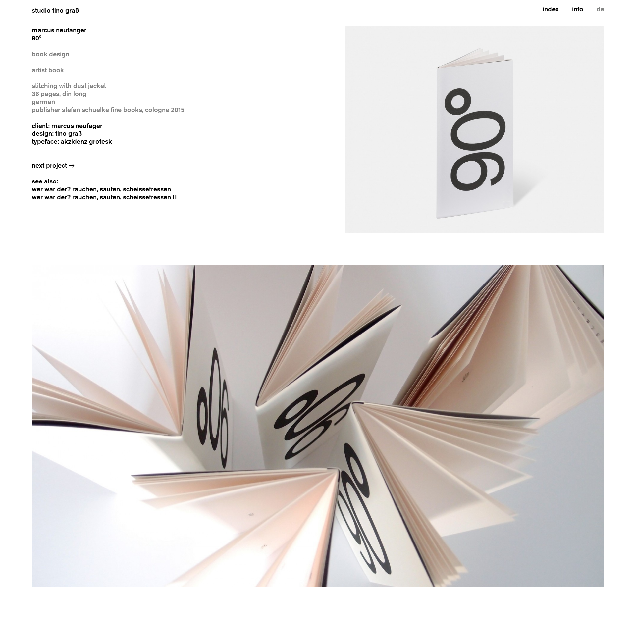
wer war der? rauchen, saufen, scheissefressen (101, 189)
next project (53, 165)
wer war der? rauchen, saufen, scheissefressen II (104, 197)
